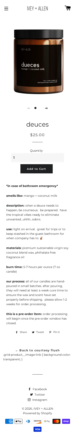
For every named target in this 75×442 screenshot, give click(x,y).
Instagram (39, 400)
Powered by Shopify (37, 413)
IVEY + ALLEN (43, 408)
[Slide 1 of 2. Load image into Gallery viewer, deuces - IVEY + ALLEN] (35, 108)
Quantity (36, 150)
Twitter (39, 394)
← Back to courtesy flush (37, 350)
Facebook (39, 389)
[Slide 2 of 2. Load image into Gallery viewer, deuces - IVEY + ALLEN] (40, 108)
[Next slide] (46, 108)
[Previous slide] (28, 108)
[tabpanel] (37, 57)
